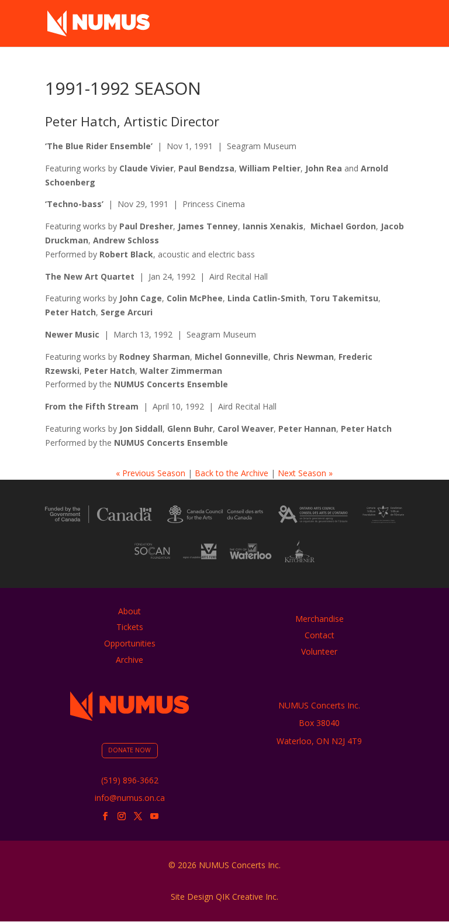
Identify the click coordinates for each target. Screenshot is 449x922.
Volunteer (319, 651)
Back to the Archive (231, 473)
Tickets (129, 626)
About (129, 611)
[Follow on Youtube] (154, 816)
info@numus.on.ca (130, 797)
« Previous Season (150, 473)
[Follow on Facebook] (105, 816)
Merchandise (319, 618)
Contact (319, 635)
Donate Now (129, 750)
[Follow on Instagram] (121, 816)
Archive (129, 659)
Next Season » (305, 473)
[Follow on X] (138, 816)
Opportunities (130, 643)
